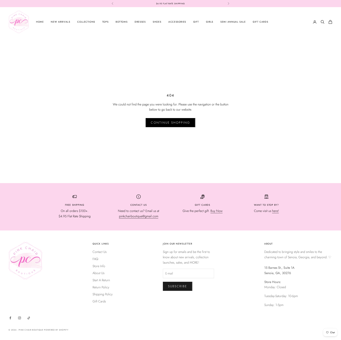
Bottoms (122, 22)
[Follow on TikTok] (29, 318)
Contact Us (100, 252)
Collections (86, 22)
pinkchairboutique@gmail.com (138, 216)
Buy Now (216, 211)
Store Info (99, 266)
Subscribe (177, 286)
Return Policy (101, 287)
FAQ (95, 259)
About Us (98, 273)
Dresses (140, 22)
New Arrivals (60, 22)
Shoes (157, 22)
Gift (196, 22)
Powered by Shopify (56, 329)
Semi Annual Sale (233, 22)
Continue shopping (170, 122)
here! (275, 211)
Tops (105, 22)
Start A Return (101, 280)
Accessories (177, 22)
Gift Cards (260, 22)
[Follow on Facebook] (10, 318)
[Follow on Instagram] (19, 318)
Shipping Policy (103, 294)
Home (40, 22)
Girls (209, 22)
